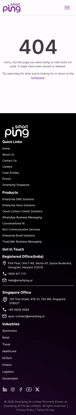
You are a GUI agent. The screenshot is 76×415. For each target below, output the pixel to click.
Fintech (7, 364)
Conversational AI (13, 223)
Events (6, 178)
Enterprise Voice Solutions (18, 205)
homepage (37, 77)
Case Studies (10, 172)
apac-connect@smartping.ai (26, 316)
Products (10, 192)
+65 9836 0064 (18, 309)
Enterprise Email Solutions (18, 235)
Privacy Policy (25, 409)
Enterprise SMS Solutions (18, 199)
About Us (8, 154)
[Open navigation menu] (67, 7)
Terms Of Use (45, 409)
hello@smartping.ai (20, 280)
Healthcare (9, 351)
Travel (6, 344)
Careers (7, 166)
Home (6, 148)
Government (10, 378)
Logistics (8, 371)
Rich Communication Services (21, 229)
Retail (5, 337)
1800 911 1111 (17, 273)
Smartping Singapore (15, 184)
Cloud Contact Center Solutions (22, 211)
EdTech (7, 358)
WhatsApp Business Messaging (22, 217)
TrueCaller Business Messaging (22, 241)
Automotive (9, 330)
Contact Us (9, 160)
